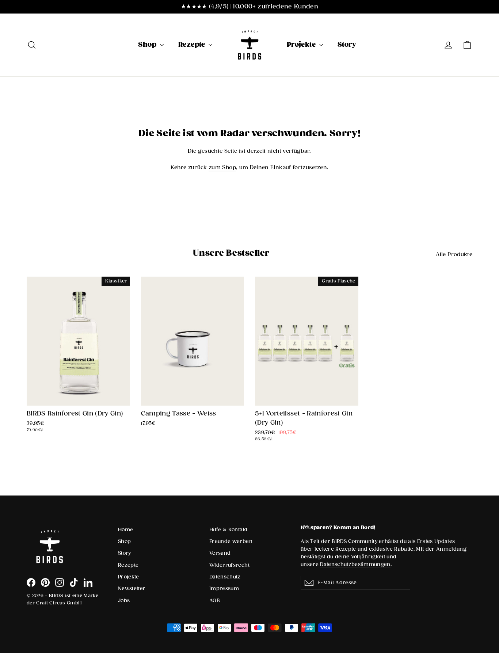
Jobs (124, 601)
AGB (214, 601)
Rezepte (192, 45)
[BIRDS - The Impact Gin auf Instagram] (59, 582)
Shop (148, 45)
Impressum (224, 589)
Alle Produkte (454, 254)
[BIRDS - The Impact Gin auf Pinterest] (45, 582)
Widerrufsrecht (229, 565)
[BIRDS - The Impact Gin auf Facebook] (31, 582)
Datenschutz (225, 577)
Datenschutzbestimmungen (355, 564)
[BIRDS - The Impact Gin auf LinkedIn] (88, 582)
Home (125, 530)
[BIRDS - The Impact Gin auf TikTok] (73, 582)
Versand (220, 553)
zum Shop (222, 167)
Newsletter (132, 589)
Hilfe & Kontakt (228, 530)
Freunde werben (230, 541)
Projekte (302, 45)
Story (347, 45)
